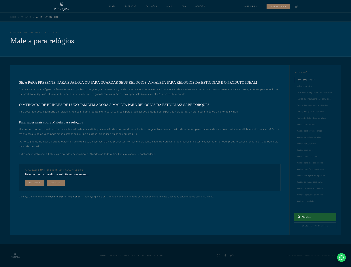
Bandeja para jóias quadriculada (310, 169)
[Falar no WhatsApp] (341, 257)
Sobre (112, 6)
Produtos (130, 6)
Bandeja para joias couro (307, 156)
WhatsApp (34, 183)
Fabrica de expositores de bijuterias (312, 105)
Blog (169, 6)
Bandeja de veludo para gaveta (310, 182)
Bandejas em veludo (305, 201)
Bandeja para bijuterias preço (309, 131)
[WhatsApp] (231, 255)
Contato (200, 6)
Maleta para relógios (305, 80)
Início (13, 17)
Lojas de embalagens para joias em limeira (315, 92)
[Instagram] (296, 6)
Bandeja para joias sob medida (310, 163)
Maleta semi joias (304, 86)
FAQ (184, 6)
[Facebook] (225, 255)
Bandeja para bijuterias (306, 124)
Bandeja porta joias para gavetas (311, 175)
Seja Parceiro (278, 6)
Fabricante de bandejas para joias (311, 118)
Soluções (151, 6)
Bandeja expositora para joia (309, 137)
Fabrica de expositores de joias (310, 111)
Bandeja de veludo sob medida (310, 188)
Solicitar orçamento (315, 226)
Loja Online (251, 6)
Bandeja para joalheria (306, 143)
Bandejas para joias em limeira (310, 195)
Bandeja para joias (304, 150)
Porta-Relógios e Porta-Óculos (64, 196)
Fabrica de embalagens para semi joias (314, 99)
